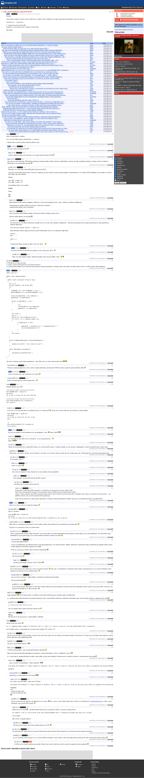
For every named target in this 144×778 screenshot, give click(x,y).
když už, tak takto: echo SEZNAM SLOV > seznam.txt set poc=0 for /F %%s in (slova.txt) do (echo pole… (33, 91)
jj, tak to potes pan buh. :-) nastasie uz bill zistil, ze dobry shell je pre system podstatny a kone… (34, 105)
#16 (112, 365)
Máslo (91, 45)
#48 (112, 698)
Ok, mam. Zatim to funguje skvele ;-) (12, 47)
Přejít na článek (119, 32)
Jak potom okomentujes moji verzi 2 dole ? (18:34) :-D (23, 100)
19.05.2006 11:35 (108, 80)
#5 (112, 260)
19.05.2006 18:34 (107, 111)
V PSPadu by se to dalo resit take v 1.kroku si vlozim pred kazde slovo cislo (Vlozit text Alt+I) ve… (29, 62)
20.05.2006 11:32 (108, 123)
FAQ (93, 769)
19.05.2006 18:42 (107, 98)
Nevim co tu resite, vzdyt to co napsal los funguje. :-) (19, 90)
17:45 (24, 200)
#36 (112, 592)
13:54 (22, 159)
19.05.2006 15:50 (107, 105)
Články (116, 75)
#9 (112, 220)
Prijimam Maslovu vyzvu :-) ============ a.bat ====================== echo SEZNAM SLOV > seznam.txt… (35, 70)
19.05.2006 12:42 (107, 90)
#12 (112, 384)
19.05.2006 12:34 (107, 86)
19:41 (22, 647)
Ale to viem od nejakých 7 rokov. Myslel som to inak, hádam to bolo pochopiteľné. (30, 83)
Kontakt (93, 771)
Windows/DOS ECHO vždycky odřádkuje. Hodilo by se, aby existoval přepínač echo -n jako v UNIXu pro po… (35, 53)
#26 (112, 531)
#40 (112, 553)
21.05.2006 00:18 (107, 131)
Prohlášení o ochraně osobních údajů (100, 773)
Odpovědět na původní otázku (21, 748)
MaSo (8, 14)
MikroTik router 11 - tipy (121, 87)
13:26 (17, 134)
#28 (112, 481)
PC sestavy (120, 171)
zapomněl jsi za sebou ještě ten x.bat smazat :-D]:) (18, 120)
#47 (112, 679)
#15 (112, 436)
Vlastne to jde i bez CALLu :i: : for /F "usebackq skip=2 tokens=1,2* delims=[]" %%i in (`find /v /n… (29, 111)
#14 (112, 429)
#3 (112, 152)
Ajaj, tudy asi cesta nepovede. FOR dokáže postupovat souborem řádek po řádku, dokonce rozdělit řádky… (32, 50)
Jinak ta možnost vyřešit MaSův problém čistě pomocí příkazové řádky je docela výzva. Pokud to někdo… (34, 55)
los (91, 72)
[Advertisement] (57, 37)
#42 (112, 633)
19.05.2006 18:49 (107, 113)
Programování (121, 165)
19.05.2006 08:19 (107, 78)
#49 (112, 707)
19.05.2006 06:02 (107, 65)
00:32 (22, 436)
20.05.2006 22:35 (107, 129)
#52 (112, 722)
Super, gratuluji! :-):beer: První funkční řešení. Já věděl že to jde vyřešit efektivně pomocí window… (30, 106)
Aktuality (117, 59)
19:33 (24, 641)
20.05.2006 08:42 (107, 120)
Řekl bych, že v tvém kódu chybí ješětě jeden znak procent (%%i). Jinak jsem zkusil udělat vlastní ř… (32, 52)
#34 (112, 539)
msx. (91, 77)
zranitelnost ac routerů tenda (123, 64)
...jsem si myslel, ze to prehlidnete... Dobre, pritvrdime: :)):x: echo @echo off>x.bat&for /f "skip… (30, 118)
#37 (112, 602)
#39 (112, 620)
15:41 (30, 539)
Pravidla (93, 764)
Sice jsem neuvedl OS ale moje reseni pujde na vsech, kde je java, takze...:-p (28, 58)
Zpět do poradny (6, 748)
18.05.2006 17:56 (107, 55)
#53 (112, 741)
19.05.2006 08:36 (107, 68)
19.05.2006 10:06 (107, 60)
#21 (112, 521)
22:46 (23, 660)
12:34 (30, 482)
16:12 (22, 592)
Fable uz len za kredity (121, 62)
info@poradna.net (77, 776)
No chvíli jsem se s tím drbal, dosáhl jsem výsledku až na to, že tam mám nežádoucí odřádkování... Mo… (35, 57)
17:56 (24, 211)
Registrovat (139, 7)
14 (122, 79)
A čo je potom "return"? (11, 80)
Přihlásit (133, 7)
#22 (112, 254)
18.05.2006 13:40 (107, 48)
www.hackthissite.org (97, 701)
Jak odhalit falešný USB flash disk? (125, 72)
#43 (112, 641)
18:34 (17, 620)
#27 (112, 475)
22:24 (27, 248)
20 (136, 72)
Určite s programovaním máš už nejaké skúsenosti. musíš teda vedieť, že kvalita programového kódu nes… (35, 95)
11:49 (26, 463)
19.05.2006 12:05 (107, 85)
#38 (112, 612)
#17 (112, 444)
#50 (112, 729)
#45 (112, 660)
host (91, 52)
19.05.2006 (23, 254)
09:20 (32, 522)
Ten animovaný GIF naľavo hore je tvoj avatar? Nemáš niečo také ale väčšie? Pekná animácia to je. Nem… (37, 128)
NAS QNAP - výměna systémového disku (127, 85)
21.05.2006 (25, 741)
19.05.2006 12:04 (107, 95)
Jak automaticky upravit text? (17, 11)
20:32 (27, 707)
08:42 (29, 673)
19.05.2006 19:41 (107, 116)
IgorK (91, 78)
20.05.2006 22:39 (107, 126)
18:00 (26, 220)
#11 (112, 247)
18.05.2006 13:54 (107, 50)
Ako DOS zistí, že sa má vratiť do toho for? (21, 86)
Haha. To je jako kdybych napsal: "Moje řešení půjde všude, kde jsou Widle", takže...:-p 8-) (33, 60)
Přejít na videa (118, 56)
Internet (119, 167)
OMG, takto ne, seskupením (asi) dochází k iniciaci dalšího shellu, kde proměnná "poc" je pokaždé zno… (34, 93)
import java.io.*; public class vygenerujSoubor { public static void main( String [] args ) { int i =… (28, 63)
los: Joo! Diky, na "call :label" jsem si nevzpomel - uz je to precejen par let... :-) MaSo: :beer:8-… (30, 75)
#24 (112, 463)
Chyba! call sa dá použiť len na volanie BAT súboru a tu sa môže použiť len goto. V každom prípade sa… (33, 77)
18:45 (28, 560)
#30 (112, 371)
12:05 (28, 475)
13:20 (19, 14)
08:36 (26, 378)
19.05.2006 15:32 (107, 101)
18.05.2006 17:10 (107, 51)
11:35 (26, 457)
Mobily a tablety (121, 175)
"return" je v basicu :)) (12, 82)
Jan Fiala (92, 62)
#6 (112, 167)
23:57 (17, 384)
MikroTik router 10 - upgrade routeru (125, 89)
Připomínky (120, 178)
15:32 (29, 566)
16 (121, 69)
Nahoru (33, 748)
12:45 (30, 488)
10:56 (28, 679)
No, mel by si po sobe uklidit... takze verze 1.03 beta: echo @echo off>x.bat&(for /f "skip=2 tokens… (33, 121)
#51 (112, 735)
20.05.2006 (24, 673)
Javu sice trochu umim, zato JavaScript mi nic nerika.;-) (19, 67)
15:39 (30, 574)
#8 (112, 211)
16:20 (25, 602)
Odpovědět (110, 31)
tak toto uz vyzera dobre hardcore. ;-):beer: (14, 115)
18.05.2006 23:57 (107, 70)
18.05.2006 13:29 (107, 46)
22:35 (29, 735)
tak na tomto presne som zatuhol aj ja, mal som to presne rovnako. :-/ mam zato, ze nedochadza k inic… (35, 101)
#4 (112, 159)
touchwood (93, 68)
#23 (112, 457)
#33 (112, 574)
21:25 (19, 270)
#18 (112, 450)
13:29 (24, 146)
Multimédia (120, 162)
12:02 (28, 469)
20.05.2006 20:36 (107, 128)
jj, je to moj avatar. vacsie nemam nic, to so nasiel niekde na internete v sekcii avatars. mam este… (36, 130)
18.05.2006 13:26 (107, 45)
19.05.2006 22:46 (107, 118)
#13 (112, 408)
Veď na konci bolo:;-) (13, 98)
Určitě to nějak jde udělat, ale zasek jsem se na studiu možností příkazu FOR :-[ (26, 48)
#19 (112, 378)
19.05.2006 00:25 (107, 73)
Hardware (119, 158)
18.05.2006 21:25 (107, 63)
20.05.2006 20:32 (107, 125)
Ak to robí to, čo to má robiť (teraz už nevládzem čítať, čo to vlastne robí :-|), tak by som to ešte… (30, 72)
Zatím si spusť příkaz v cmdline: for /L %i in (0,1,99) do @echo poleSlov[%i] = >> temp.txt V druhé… (30, 45)
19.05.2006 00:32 (107, 75)
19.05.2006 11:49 (108, 81)
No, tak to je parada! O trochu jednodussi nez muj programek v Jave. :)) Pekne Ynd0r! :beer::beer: (31, 73)
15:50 (31, 584)
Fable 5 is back (119, 66)
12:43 (26, 371)
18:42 (31, 553)
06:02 (25, 365)
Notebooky (120, 176)
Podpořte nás (118, 11)
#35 (112, 584)
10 (140, 85)
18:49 (23, 633)
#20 (112, 509)
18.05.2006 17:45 (107, 53)
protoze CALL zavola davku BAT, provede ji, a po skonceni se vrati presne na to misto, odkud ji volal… (39, 88)
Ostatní (22, 14)
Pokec (118, 180)
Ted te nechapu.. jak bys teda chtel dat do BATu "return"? (24, 85)
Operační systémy (122, 169)
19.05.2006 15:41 (107, 96)
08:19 (25, 451)
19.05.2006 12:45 (107, 88)
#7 (112, 200)
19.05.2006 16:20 (107, 108)
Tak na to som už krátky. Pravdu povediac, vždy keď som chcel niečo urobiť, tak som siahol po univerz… (32, 113)
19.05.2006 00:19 (107, 71)
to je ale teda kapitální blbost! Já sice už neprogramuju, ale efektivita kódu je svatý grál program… (34, 96)
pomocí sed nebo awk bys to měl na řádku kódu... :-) (17, 68)
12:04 (29, 531)
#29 (112, 502)
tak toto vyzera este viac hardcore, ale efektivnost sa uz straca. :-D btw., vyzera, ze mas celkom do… (35, 123)
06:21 (23, 444)
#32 (112, 566)
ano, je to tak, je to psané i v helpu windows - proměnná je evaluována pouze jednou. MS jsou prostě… (35, 103)
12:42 (25, 502)
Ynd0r (91, 70)
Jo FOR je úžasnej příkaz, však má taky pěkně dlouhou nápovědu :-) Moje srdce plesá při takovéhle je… (31, 116)
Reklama (94, 765)
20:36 (28, 729)
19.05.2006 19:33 (107, 115)
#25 (112, 469)
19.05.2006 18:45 (107, 100)
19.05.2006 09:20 (107, 93)
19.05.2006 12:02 (107, 83)
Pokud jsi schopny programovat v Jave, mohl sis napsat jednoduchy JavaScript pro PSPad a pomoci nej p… (33, 65)
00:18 (30, 741)
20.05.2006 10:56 (107, 121)
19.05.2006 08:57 (107, 91)
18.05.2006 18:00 (107, 56)
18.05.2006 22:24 (107, 58)
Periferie (119, 160)
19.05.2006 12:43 (107, 66)
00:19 (22, 408)
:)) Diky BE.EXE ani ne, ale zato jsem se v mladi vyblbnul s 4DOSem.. (23, 110)
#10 (112, 270)
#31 (112, 488)
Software (119, 163)
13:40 (23, 152)
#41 (112, 560)
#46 (112, 672)
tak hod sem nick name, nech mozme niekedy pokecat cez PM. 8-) (27, 126)
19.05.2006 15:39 (107, 103)
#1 (112, 134)
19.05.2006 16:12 (107, 106)
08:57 (26, 509)
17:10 (24, 167)
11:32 (27, 699)
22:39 (29, 722)
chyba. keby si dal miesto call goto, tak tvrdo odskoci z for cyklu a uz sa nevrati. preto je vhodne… (32, 78)
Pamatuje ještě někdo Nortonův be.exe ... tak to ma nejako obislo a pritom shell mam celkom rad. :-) (31, 108)
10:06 (28, 254)
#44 (112, 647)
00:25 (23, 430)
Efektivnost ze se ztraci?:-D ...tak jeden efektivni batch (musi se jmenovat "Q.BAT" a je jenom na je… (36, 125)
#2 (112, 146)
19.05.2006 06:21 (107, 76)
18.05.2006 (14, 14)
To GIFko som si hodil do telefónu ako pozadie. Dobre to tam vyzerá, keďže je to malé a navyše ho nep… (39, 131)
